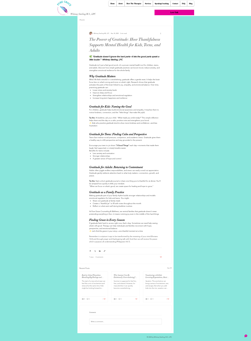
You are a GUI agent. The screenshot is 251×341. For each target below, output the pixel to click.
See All (169, 268)
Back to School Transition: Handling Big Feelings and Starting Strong (92, 276)
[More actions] (160, 33)
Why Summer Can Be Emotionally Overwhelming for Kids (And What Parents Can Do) (125, 276)
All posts (82, 20)
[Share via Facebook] (90, 251)
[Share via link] (104, 251)
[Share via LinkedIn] (100, 251)
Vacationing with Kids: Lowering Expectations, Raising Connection (157, 276)
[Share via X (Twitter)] (95, 251)
